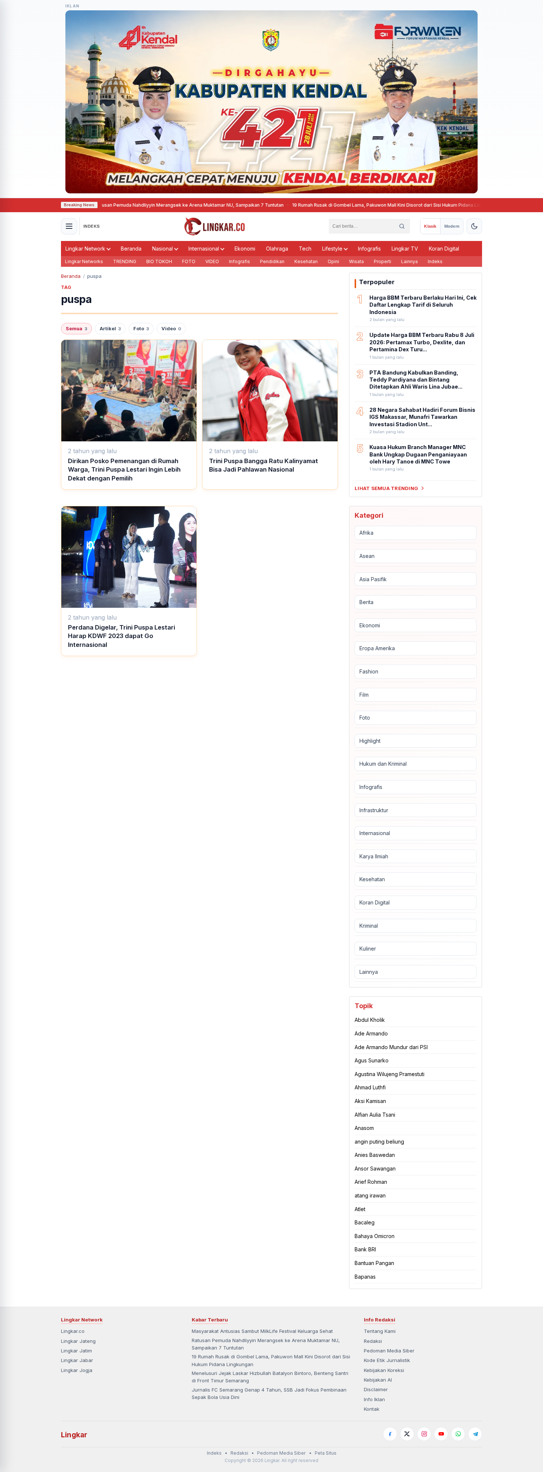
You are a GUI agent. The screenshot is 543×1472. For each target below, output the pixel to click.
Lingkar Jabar (77, 1360)
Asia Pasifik (373, 579)
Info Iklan (374, 1399)
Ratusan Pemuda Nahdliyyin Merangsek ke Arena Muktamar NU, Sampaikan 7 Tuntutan (149, 205)
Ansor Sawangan (375, 1168)
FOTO (188, 261)
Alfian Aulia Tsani (375, 1114)
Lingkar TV (405, 248)
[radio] (430, 226)
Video (171, 328)
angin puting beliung (379, 1141)
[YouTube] (441, 1434)
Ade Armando (371, 1033)
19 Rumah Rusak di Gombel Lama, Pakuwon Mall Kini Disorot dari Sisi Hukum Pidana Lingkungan (356, 205)
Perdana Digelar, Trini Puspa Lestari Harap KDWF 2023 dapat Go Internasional (121, 636)
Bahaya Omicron (375, 1236)
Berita (366, 602)
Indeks (435, 261)
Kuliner (367, 948)
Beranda (131, 248)
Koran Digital (444, 248)
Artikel (110, 328)
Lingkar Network (85, 248)
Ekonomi (245, 248)
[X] (407, 1434)
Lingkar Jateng (78, 1341)
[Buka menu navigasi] (69, 226)
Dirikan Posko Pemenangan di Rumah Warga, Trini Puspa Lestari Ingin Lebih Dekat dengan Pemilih (124, 469)
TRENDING (124, 261)
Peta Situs (326, 1453)
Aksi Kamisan (370, 1101)
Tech (305, 248)
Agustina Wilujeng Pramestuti (389, 1074)
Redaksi (373, 1341)
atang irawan (370, 1195)
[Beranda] (214, 226)
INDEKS (91, 226)
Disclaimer (376, 1389)
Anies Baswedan (375, 1155)
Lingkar (74, 1434)
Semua (76, 328)
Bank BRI (365, 1249)
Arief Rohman (371, 1182)
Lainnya (409, 261)
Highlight (369, 741)
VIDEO (212, 261)
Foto (141, 328)
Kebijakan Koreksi (384, 1370)
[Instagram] (424, 1434)
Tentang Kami (380, 1331)
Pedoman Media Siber (389, 1351)
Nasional (162, 248)
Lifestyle (332, 248)
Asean (367, 556)
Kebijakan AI (378, 1380)
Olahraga (277, 248)
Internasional (203, 248)
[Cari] (402, 226)
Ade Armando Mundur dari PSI (391, 1047)
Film (364, 695)
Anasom (364, 1128)
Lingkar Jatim (76, 1351)
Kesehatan (306, 261)
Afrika (366, 533)
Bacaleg (365, 1222)
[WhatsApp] (458, 1434)
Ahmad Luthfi (370, 1087)
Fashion (368, 671)
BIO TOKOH (159, 261)
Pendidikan (272, 261)
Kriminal (368, 926)
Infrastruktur (373, 810)
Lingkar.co (73, 1331)
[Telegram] (475, 1434)
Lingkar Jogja (76, 1370)
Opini (333, 261)
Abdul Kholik (370, 1020)
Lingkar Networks (84, 261)
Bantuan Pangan (374, 1263)
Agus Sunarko (372, 1060)
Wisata (356, 261)
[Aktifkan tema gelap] (474, 226)
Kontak (371, 1409)
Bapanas (365, 1276)
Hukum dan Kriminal (383, 764)
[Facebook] (390, 1434)
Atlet (360, 1209)
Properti (382, 261)
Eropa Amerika (377, 648)
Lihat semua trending (386, 488)
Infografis (369, 248)
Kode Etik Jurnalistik (387, 1360)
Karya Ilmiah (373, 856)
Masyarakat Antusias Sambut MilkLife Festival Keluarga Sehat (262, 1331)
